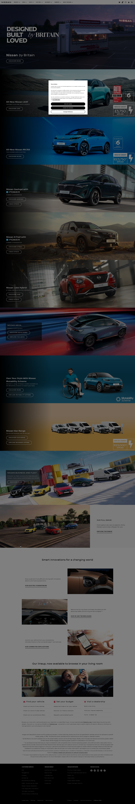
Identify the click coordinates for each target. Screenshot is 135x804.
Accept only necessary (68, 107)
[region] (68, 97)
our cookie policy (56, 99)
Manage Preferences (68, 111)
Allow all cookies (68, 104)
